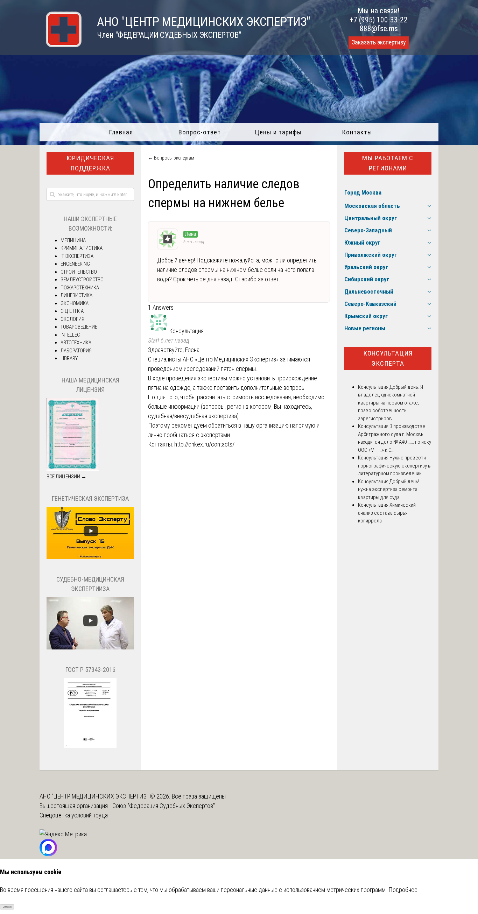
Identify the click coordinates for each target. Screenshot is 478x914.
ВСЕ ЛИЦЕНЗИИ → (66, 476)
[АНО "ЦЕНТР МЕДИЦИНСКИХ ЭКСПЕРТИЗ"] (61, 45)
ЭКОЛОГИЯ (72, 319)
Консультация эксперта (388, 358)
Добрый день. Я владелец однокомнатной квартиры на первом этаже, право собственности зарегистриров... (390, 403)
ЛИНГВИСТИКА (76, 295)
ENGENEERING (75, 264)
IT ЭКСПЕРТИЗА (77, 256)
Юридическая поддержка (90, 163)
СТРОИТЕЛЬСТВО (79, 272)
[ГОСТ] (90, 746)
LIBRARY (69, 358)
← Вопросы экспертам (171, 158)
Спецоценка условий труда (74, 815)
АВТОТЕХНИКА (76, 342)
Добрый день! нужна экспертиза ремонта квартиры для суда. (388, 489)
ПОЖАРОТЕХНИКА (80, 287)
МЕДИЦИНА (73, 240)
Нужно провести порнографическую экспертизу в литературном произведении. (394, 466)
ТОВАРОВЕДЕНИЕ (79, 327)
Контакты (357, 132)
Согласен (7, 907)
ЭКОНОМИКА (75, 303)
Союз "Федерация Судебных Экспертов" (163, 805)
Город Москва (362, 192)
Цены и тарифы (278, 132)
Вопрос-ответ (199, 132)
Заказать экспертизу (379, 42)
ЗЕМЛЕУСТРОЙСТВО (82, 279)
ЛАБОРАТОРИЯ (76, 350)
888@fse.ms (379, 28)
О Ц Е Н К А (72, 311)
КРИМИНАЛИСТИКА (82, 248)
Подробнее (402, 889)
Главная (121, 132)
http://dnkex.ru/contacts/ (204, 444)
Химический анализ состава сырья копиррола (387, 513)
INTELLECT (71, 335)
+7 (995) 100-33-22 (379, 19)
